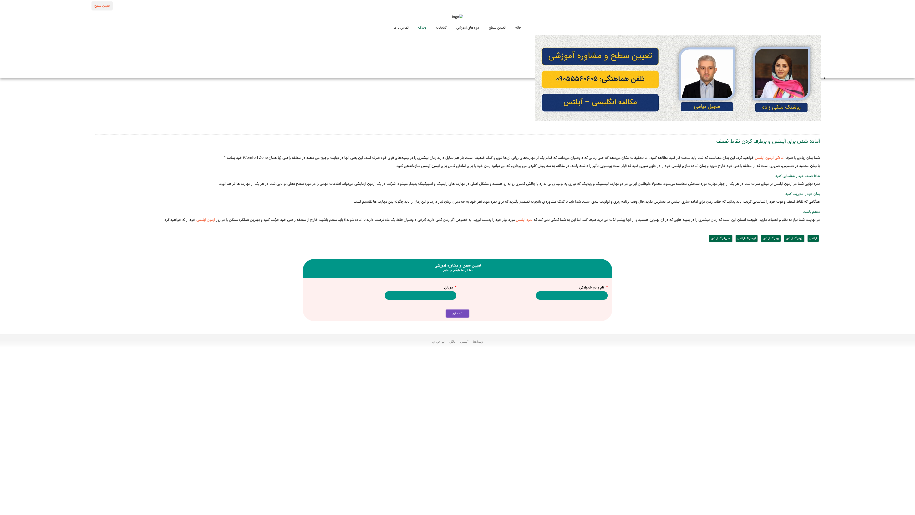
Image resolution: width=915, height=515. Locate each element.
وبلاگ (422, 28)
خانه (518, 28)
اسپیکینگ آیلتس (720, 238)
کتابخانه (441, 28)
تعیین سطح (102, 6)
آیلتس (813, 238)
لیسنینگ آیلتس (746, 238)
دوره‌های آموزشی (467, 28)
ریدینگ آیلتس (771, 238)
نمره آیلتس (524, 220)
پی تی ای (438, 341)
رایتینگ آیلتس (794, 238)
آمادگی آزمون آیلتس (770, 158)
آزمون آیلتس (205, 220)
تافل (452, 341)
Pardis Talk (457, 354)
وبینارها (478, 341)
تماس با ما (401, 28)
